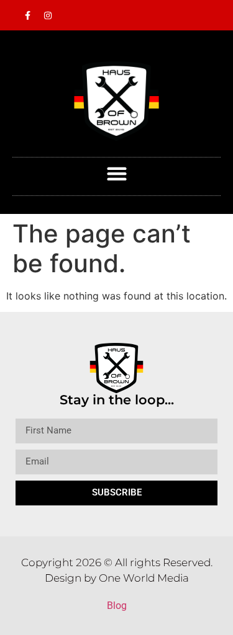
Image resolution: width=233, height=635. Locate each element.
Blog (117, 605)
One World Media (144, 578)
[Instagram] (48, 15)
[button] (116, 173)
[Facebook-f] (27, 15)
